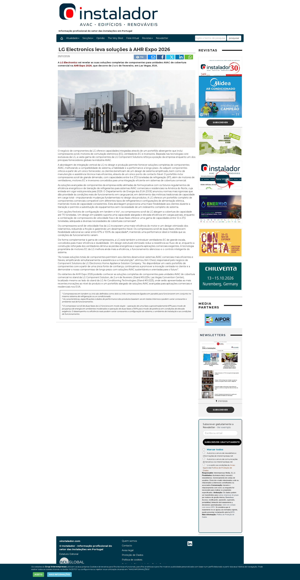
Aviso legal (127, 550)
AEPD (232, 512)
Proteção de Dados (132, 555)
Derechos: (229, 497)
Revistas (146, 38)
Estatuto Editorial (68, 554)
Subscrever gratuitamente (222, 442)
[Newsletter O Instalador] (220, 370)
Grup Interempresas (56, 566)
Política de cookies (132, 559)
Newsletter (162, 38)
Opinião (100, 38)
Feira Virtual (132, 38)
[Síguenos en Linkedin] (190, 544)
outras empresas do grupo (228, 495)
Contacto (127, 545)
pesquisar (234, 38)
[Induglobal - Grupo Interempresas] (71, 561)
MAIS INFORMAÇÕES (59, 574)
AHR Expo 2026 (83, 65)
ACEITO (38, 574)
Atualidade (72, 38)
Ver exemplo (224, 427)
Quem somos (129, 541)
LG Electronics (69, 62)
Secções (87, 38)
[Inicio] (62, 38)
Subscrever (220, 122)
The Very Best (115, 38)
